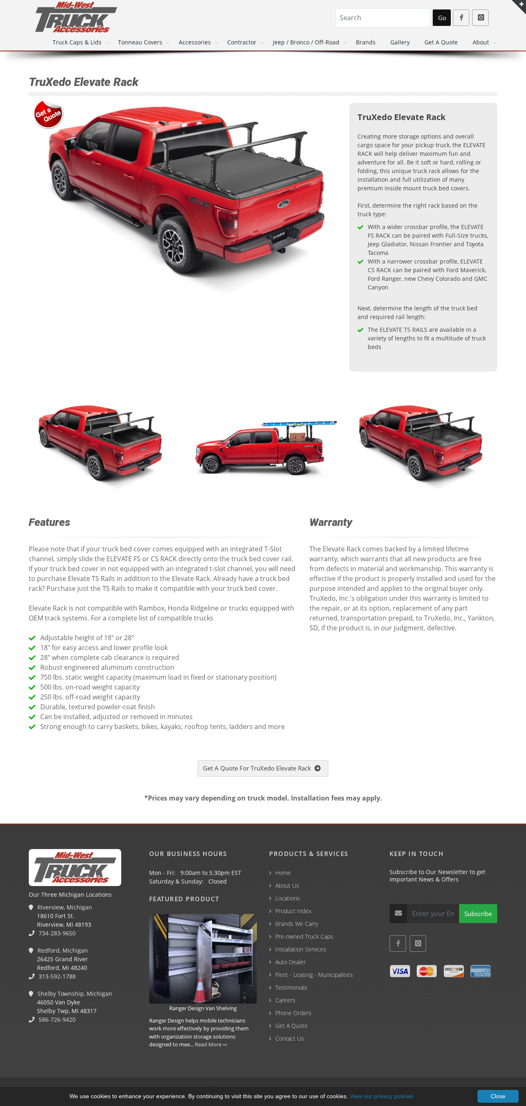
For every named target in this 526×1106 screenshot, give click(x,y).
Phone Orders (293, 1013)
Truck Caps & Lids (77, 42)
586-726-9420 (56, 1019)
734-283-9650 (56, 933)
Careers (285, 1000)
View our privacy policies (381, 1096)
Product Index (293, 911)
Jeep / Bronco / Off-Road (306, 42)
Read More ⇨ (211, 1044)
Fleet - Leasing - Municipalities (314, 975)
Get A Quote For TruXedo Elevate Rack (258, 768)
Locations (287, 898)
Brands (366, 42)
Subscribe (478, 913)
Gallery (400, 42)
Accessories (195, 42)
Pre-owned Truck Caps (304, 936)
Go (442, 18)
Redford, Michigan (62, 950)
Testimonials (291, 987)
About (481, 42)
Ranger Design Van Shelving (203, 1008)
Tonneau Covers (140, 42)
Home (283, 873)
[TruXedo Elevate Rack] (103, 443)
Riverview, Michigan (64, 907)
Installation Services (300, 949)
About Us (287, 885)
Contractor (241, 42)
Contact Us (289, 1038)
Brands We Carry (296, 924)
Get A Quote (441, 42)
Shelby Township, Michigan (74, 993)
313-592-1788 (56, 976)
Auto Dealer (290, 962)
